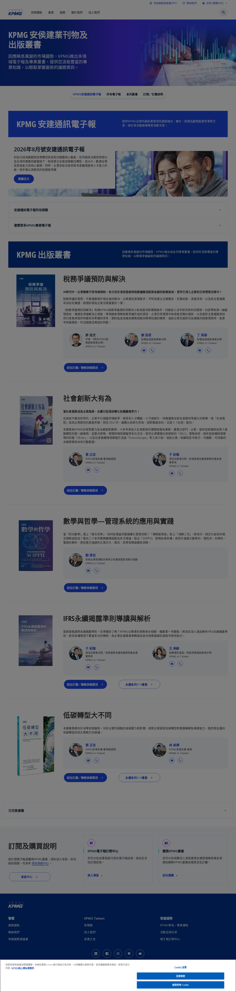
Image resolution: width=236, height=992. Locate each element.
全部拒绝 (180, 976)
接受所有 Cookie (180, 985)
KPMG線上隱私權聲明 (22, 968)
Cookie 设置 (180, 967)
